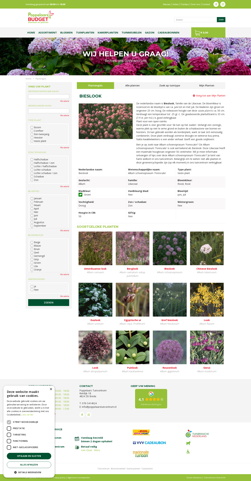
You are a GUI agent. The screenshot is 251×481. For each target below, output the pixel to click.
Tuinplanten (147, 468)
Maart (37, 205)
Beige (37, 242)
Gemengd (39, 256)
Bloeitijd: (34, 191)
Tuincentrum (103, 468)
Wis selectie (64, 101)
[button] (29, 472)
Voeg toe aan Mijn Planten (210, 95)
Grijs (36, 259)
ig (222, 4)
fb (216, 4)
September (40, 226)
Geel (36, 252)
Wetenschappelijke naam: (43, 91)
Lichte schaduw (42, 170)
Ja (35, 286)
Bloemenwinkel (118, 468)
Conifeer (38, 131)
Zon (36, 180)
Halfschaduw (41, 159)
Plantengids (95, 85)
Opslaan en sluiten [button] (29, 456)
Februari (38, 202)
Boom (37, 127)
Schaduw (39, 176)
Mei (36, 212)
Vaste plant (40, 141)
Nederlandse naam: (40, 105)
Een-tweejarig (41, 134)
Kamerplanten (133, 468)
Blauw (37, 246)
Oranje (37, 269)
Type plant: (34, 120)
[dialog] (29, 432)
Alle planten (132, 85)
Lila (36, 266)
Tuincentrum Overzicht (214, 477)
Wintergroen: (36, 279)
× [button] (51, 389)
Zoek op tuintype (169, 85)
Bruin (37, 249)
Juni (36, 215)
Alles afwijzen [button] (29, 464)
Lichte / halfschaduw (45, 166)
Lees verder (27, 414)
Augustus (39, 222)
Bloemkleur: (36, 235)
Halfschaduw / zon (44, 163)
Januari (37, 198)
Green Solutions (194, 477)
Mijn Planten (206, 85)
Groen (37, 263)
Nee (36, 290)
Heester (38, 137)
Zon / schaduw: (37, 152)
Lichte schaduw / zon (45, 173)
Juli (35, 219)
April (36, 208)
